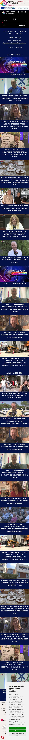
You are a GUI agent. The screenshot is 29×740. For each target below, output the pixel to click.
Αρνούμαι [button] (17, 730)
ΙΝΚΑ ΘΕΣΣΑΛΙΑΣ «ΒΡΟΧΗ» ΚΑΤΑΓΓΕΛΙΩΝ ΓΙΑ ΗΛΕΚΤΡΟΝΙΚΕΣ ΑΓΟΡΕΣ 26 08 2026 (14, 335)
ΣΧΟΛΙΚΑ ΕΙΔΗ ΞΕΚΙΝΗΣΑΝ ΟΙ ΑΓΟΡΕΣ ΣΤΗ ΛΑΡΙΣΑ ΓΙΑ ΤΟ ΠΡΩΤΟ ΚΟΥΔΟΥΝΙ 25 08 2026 (14, 501)
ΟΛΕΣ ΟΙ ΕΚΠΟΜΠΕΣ (14, 47)
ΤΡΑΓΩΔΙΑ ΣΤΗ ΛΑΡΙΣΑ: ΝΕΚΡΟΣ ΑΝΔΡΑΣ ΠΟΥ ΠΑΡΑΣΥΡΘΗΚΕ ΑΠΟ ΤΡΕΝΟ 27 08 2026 (14, 98)
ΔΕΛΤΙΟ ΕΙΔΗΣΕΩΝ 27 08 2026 (14, 75)
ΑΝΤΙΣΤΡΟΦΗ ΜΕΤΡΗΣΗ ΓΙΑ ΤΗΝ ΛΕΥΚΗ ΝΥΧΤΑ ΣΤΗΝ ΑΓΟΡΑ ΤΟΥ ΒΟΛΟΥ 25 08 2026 (14, 395)
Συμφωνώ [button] (17, 728)
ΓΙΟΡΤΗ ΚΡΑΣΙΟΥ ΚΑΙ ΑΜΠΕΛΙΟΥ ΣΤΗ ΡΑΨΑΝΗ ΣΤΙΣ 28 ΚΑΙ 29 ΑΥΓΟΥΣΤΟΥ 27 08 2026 (14, 260)
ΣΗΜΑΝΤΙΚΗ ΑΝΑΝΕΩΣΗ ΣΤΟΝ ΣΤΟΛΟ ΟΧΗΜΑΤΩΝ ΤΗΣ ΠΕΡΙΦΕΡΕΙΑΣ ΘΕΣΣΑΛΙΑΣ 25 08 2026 (14, 421)
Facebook (6, 720)
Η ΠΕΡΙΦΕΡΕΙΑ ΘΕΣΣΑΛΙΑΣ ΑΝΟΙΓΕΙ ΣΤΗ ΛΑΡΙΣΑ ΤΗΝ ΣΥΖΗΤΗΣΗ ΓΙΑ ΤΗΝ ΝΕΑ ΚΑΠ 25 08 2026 (14, 583)
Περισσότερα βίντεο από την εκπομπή (14, 43)
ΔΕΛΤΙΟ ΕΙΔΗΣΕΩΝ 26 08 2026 (14, 283)
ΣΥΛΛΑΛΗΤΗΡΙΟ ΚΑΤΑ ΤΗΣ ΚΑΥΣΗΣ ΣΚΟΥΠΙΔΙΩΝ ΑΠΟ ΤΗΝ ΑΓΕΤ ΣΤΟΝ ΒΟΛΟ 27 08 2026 (14, 208)
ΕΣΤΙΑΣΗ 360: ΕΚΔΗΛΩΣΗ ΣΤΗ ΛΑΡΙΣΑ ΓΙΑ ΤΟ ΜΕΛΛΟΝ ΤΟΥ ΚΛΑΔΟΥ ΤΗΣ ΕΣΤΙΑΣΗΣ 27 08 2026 (14, 234)
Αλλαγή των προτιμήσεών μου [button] (17, 734)
